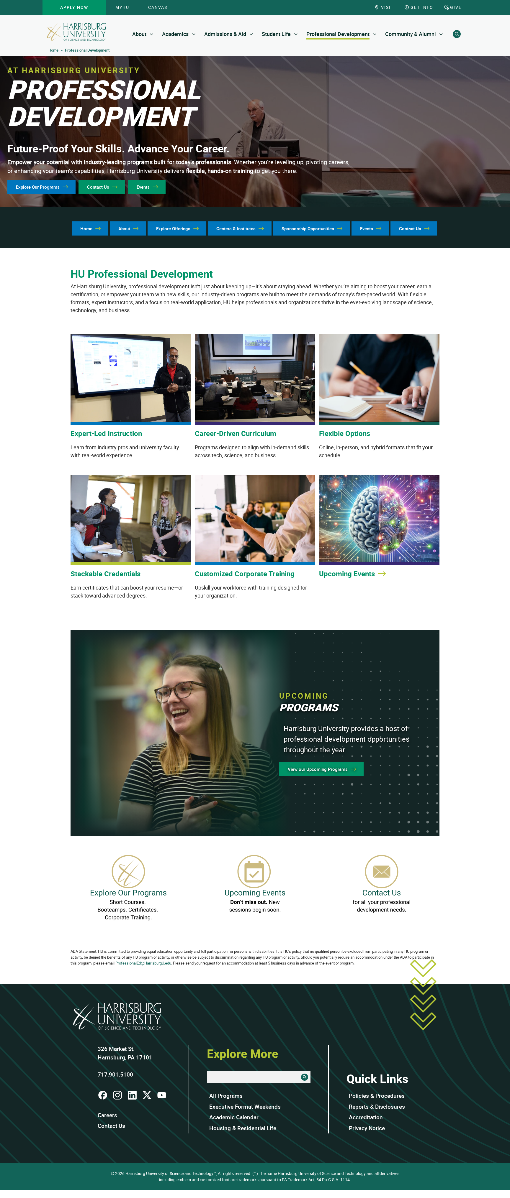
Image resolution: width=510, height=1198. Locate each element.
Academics (175, 33)
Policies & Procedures (377, 1096)
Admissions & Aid (225, 33)
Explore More (242, 1054)
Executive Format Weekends (245, 1106)
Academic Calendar (234, 1117)
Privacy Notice (367, 1128)
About (139, 33)
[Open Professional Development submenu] (375, 34)
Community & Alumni (410, 33)
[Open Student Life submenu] (296, 34)
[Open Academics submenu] (194, 34)
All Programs (226, 1096)
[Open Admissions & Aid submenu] (251, 34)
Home (53, 50)
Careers (107, 1115)
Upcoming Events (347, 573)
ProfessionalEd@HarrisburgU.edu (143, 963)
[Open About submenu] (151, 34)
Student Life (276, 33)
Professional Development (338, 33)
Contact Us (111, 1126)
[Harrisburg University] (76, 32)
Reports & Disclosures (377, 1106)
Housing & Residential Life (242, 1128)
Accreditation (366, 1117)
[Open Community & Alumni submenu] (441, 34)
